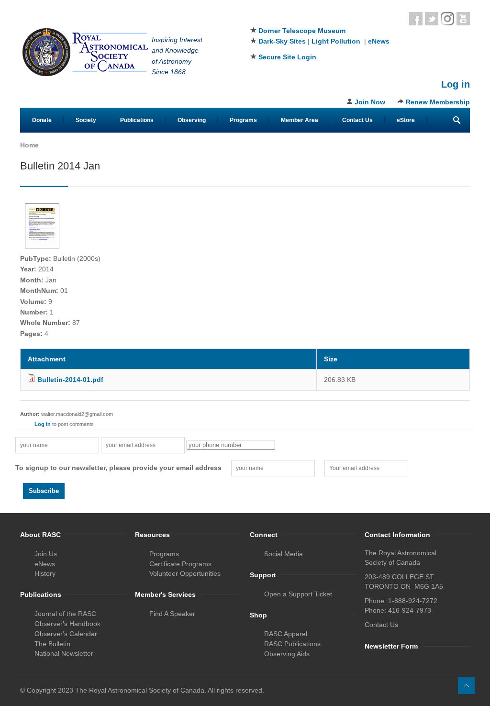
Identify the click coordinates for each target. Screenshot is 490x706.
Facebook (416, 18)
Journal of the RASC (65, 613)
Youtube (463, 18)
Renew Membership (438, 102)
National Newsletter (63, 653)
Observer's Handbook (67, 624)
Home (29, 145)
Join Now (370, 102)
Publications (137, 120)
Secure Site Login (287, 57)
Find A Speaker (172, 613)
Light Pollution (336, 41)
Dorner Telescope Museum (301, 30)
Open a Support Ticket (298, 594)
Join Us (45, 554)
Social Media (283, 554)
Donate (42, 120)
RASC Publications (292, 644)
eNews (379, 41)
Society (86, 120)
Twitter (431, 18)
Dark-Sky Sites (282, 41)
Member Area (299, 120)
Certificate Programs (180, 564)
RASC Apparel (285, 634)
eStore (406, 120)
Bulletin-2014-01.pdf (70, 379)
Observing (192, 120)
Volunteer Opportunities (185, 573)
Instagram (447, 18)
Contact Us (357, 120)
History (45, 573)
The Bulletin (52, 644)
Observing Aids (287, 654)
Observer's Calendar (65, 634)
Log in (455, 84)
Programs (243, 120)
